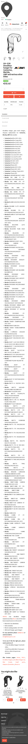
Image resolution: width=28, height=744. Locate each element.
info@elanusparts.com (9, 636)
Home (18, 657)
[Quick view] (10, 688)
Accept (4, 740)
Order (15, 92)
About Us (3, 1)
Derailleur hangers (8, 660)
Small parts (20, 662)
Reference (5, 79)
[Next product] (26, 29)
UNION (5, 616)
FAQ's (23, 657)
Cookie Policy (12, 737)
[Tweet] (5, 109)
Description (4, 114)
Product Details (5, 118)
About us (17, 664)
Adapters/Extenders (8, 664)
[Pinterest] (6, 109)
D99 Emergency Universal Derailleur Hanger (20, 691)
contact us (21, 632)
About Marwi (5, 122)
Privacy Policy (5, 737)
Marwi (14, 619)
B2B (6, 1)
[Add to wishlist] (8, 96)
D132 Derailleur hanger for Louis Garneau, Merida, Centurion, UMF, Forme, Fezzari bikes (8, 693)
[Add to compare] (19, 96)
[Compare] (8, 688)
